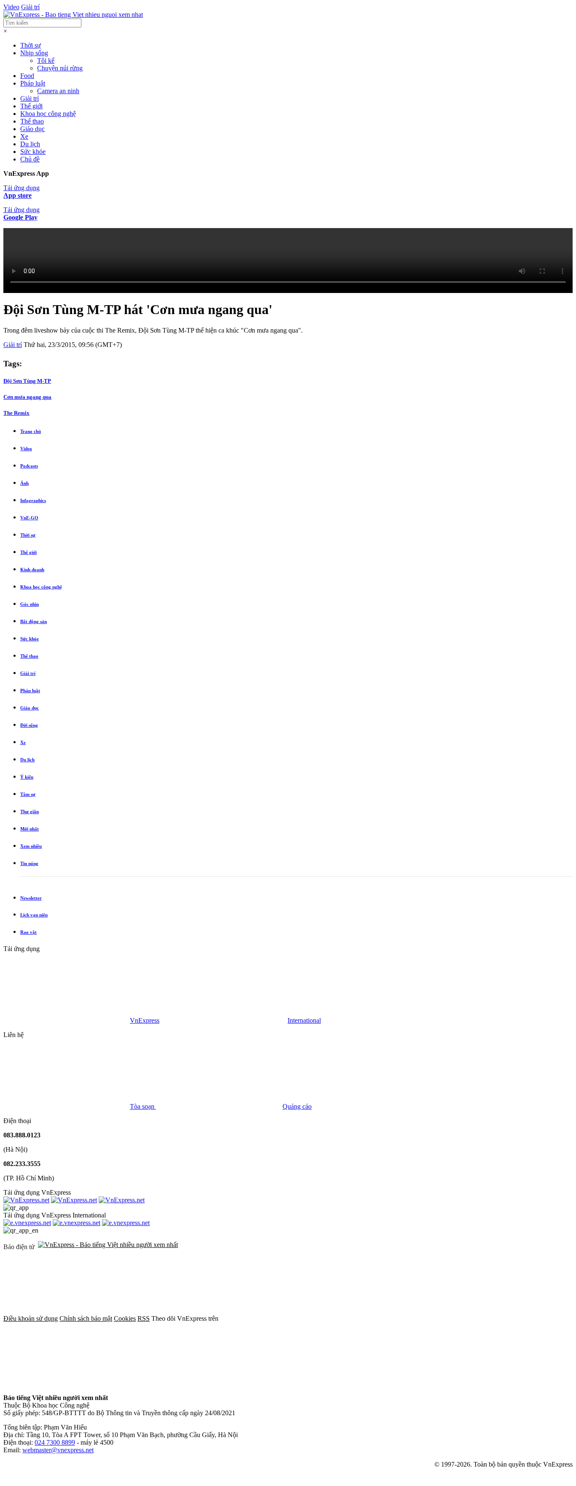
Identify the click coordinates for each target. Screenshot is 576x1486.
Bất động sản (33, 621)
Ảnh (24, 483)
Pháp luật (32, 83)
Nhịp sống (34, 52)
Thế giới (31, 106)
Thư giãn (29, 811)
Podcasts (29, 465)
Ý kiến (26, 776)
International (304, 1020)
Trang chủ (30, 431)
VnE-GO (29, 517)
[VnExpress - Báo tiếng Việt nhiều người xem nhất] (73, 14)
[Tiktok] (195, 1383)
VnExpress (144, 1020)
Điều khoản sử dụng (30, 1318)
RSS (143, 1318)
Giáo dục (32, 128)
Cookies (125, 1318)
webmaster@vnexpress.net (58, 1450)
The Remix (16, 413)
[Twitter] (411, 1318)
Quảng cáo (297, 1106)
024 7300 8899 (55, 1442)
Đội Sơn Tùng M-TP (27, 381)
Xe (24, 136)
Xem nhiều (31, 846)
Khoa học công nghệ (48, 113)
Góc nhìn (29, 604)
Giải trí (30, 7)
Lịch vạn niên (34, 914)
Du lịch (30, 144)
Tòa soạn (143, 1106)
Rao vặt (28, 932)
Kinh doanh (32, 569)
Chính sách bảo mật (85, 1318)
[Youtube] (66, 1383)
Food (27, 75)
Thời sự (30, 45)
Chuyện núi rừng (60, 68)
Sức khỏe (33, 151)
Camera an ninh (58, 90)
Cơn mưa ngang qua (27, 397)
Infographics (33, 500)
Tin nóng (29, 863)
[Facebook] (283, 1318)
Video (11, 7)
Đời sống (29, 725)
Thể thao (32, 121)
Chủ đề (30, 159)
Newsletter (31, 897)
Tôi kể (45, 60)
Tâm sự (27, 794)
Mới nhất (29, 828)
